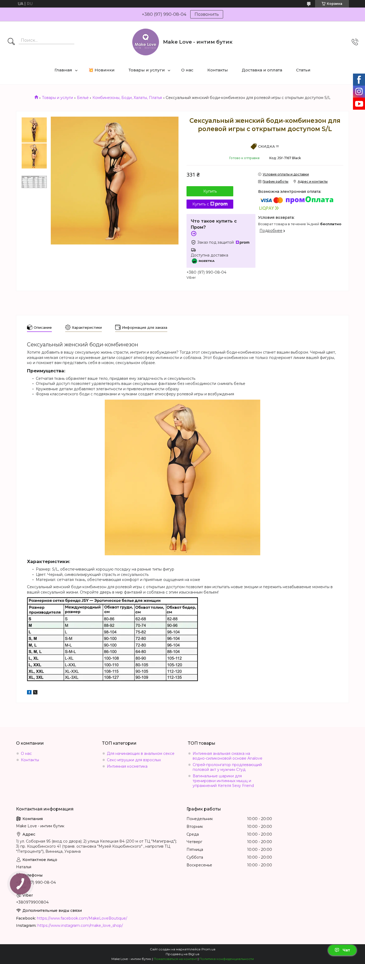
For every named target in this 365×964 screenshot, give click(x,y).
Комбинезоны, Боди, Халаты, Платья (127, 97)
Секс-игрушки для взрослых (134, 760)
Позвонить (207, 14)
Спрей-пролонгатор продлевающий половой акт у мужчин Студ (227, 767)
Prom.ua (208, 949)
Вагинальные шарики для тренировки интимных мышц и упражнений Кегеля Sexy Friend (223, 781)
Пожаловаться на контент (175, 959)
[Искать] (11, 42)
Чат (346, 950)
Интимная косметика (127, 766)
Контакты (217, 69)
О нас (187, 69)
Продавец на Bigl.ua (182, 954)
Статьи (303, 69)
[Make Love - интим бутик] (145, 42)
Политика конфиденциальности (226, 959)
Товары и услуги (147, 69)
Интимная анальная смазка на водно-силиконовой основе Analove (227, 756)
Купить (210, 191)
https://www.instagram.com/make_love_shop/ (80, 925)
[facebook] (29, 693)
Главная (63, 69)
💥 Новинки (101, 69)
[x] (35, 693)
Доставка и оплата (262, 69)
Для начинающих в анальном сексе (140, 753)
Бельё (83, 97)
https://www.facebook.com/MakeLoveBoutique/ (82, 918)
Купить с (200, 204)
